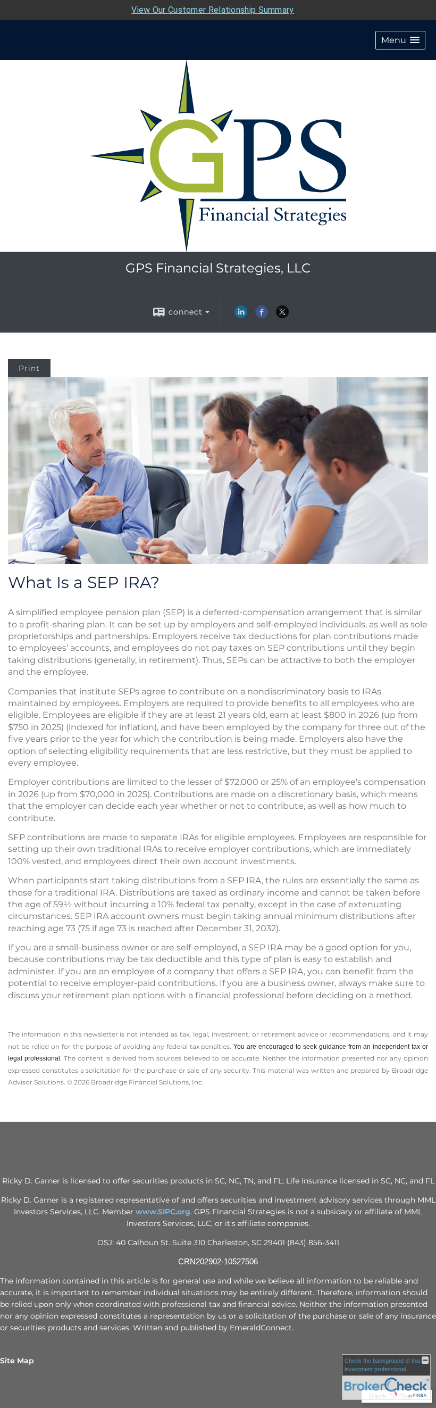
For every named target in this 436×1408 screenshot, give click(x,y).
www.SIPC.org (163, 1211)
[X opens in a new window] (282, 315)
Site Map (17, 1360)
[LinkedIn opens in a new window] (240, 315)
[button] (400, 40)
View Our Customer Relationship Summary (212, 10)
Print (29, 368)
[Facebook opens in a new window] (261, 315)
